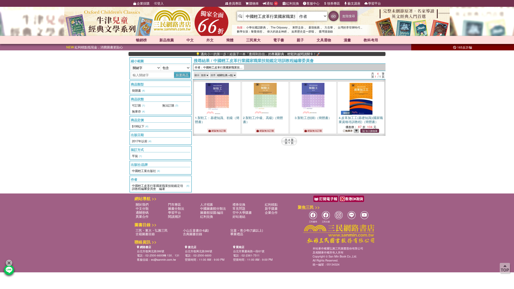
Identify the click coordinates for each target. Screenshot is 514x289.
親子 (300, 40)
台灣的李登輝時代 (349, 27)
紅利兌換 (292, 3)
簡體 (230, 40)
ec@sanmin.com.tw (163, 259)
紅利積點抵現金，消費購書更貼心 (94, 47)
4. (361, 119)
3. (313, 117)
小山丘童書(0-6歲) (196, 230)
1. (217, 119)
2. (263, 119)
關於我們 (142, 204)
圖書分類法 (176, 208)
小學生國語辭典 (256, 27)
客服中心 (313, 3)
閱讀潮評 (174, 216)
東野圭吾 (298, 27)
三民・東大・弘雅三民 (152, 230)
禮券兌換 (239, 204)
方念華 (328, 27)
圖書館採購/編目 (211, 212)
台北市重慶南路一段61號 (248, 251)
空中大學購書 (242, 212)
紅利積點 (271, 204)
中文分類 (142, 208)
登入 (160, 3)
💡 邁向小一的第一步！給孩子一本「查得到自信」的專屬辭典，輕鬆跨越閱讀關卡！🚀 (248, 54)
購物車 (254, 3)
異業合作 (142, 216)
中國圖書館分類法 (213, 208)
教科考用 (371, 40)
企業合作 (271, 212)
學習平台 (374, 3)
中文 (190, 40)
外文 (210, 40)
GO (333, 16)
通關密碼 (142, 212)
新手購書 (271, 208)
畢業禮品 (236, 234)
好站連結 (239, 216)
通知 (271, 3)
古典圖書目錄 (192, 234)
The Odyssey (279, 27)
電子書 (278, 40)
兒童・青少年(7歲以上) (246, 230)
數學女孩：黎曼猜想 (249, 31)
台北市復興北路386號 (150, 251)
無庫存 (349, 130)
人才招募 (206, 204)
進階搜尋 (348, 16)
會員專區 (235, 3)
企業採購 (143, 3)
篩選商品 (182, 75)
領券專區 (333, 3)
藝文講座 (354, 3)
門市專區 (174, 204)
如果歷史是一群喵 (303, 31)
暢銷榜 (141, 40)
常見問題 (239, 208)
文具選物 (324, 40)
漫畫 (347, 40)
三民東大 (253, 40)
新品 (166, 40)
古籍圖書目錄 (145, 234)
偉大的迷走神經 (277, 31)
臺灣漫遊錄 (326, 31)
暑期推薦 (314, 27)
